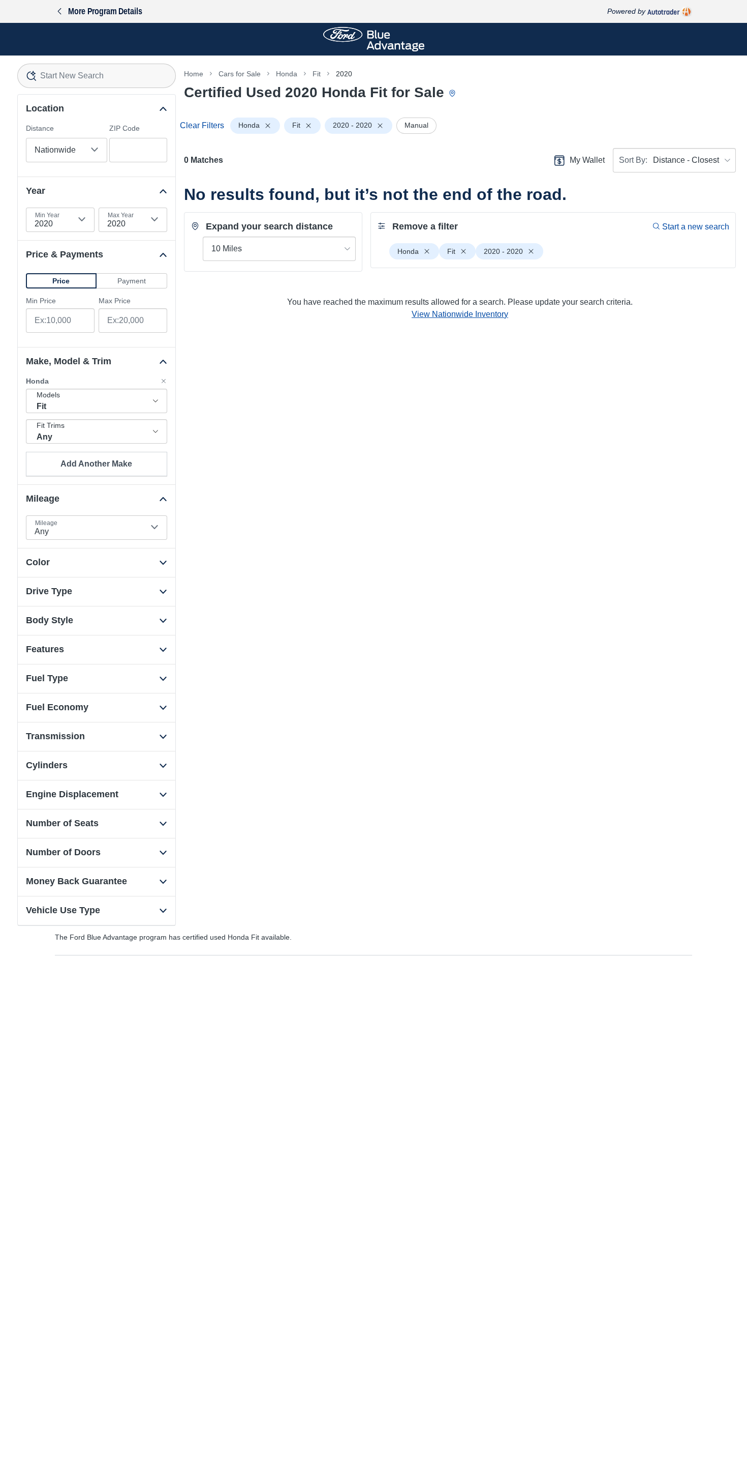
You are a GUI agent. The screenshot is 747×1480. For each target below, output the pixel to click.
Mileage (46, 523)
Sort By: (633, 160)
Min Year (47, 215)
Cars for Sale (240, 74)
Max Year (121, 215)
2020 (344, 74)
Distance (40, 128)
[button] (61, 280)
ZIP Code (124, 128)
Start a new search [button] (695, 226)
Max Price (115, 301)
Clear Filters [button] (202, 125)
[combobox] (96, 76)
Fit (317, 74)
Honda (286, 74)
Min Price (41, 301)
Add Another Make (96, 463)
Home (193, 74)
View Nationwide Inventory (460, 314)
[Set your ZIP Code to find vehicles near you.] (453, 94)
